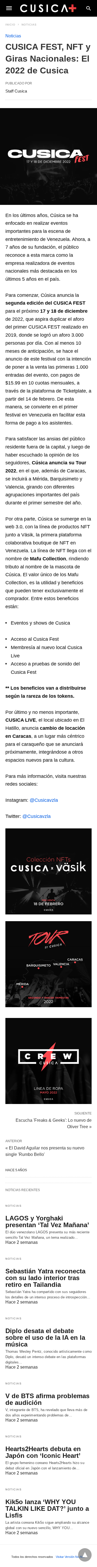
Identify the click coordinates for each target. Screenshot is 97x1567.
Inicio (10, 24)
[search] (88, 8)
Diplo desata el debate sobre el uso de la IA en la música (45, 1337)
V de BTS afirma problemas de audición (47, 1399)
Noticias (29, 24)
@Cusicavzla (44, 800)
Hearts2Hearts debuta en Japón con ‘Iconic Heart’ (43, 1452)
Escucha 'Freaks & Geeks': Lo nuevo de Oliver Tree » (54, 1123)
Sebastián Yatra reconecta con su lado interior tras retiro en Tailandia (45, 1277)
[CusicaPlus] (48, 8)
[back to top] (85, 1555)
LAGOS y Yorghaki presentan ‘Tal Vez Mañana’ (47, 1221)
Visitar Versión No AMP (71, 1556)
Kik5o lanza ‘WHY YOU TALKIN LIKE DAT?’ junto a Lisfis (47, 1508)
